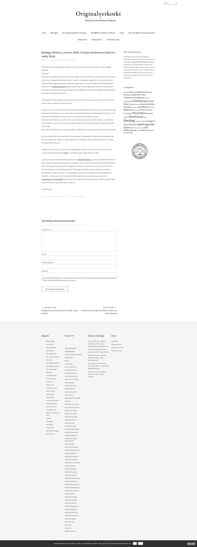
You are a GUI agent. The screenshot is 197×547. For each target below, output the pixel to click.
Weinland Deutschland (72, 450)
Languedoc (134, 107)
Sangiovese (138, 121)
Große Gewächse (71, 392)
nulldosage (50, 394)
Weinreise (68, 528)
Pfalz (142, 109)
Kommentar (46, 230)
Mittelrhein (152, 107)
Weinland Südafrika (71, 512)
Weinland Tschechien (72, 515)
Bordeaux (127, 95)
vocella (48, 418)
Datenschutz (97, 39)
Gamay (138, 104)
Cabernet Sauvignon (134, 97)
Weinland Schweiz (71, 500)
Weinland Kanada (70, 469)
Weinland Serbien (71, 503)
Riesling (129, 120)
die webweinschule (52, 366)
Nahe (132, 110)
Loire (139, 106)
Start (44, 33)
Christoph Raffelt (55, 60)
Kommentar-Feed (117, 347)
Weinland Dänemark (71, 447)
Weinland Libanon (70, 475)
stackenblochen (51, 403)
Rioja (77, 196)
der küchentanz (51, 354)
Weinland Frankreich (71, 456)
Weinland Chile (70, 444)
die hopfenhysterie (52, 363)
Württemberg (128, 133)
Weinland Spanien (60, 196)
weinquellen (50, 428)
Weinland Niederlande (72, 488)
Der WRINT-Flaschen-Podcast (103, 33)
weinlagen (49, 424)
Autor (121, 33)
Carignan (147, 98)
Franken (132, 104)
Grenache (144, 104)
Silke (66, 153)
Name (44, 254)
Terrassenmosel (139, 128)
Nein (140, 543)
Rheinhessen (136, 116)
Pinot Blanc (148, 110)
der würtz (49, 360)
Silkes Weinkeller (84, 159)
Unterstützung (113, 39)
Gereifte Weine (70, 389)
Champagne (128, 101)
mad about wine (51, 388)
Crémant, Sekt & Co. (71, 370)
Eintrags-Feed (116, 344)
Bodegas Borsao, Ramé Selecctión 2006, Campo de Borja (59, 310)
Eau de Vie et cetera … (72, 379)
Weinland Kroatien (71, 472)
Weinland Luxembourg (72, 478)
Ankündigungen (70, 351)
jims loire (49, 382)
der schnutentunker (53, 357)
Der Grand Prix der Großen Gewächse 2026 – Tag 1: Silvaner (97, 374)
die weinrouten (51, 369)
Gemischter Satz (70, 386)
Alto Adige (126, 92)
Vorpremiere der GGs (72, 407)
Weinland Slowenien (71, 506)
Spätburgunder (145, 124)
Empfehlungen (70, 383)
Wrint (138, 130)
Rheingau (126, 117)
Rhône (145, 117)
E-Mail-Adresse (47, 262)
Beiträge (54, 33)
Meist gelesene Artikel (72, 398)
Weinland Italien (70, 466)
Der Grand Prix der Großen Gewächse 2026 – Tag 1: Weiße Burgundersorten (98, 365)
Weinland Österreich (72, 491)
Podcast (149, 113)
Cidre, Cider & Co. (71, 367)
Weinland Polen (70, 494)
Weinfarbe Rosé (70, 420)
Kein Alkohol (69, 395)
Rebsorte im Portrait (72, 404)
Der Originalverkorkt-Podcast (74, 33)
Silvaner (133, 124)
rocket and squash (52, 400)
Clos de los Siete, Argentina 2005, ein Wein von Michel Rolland (99, 310)
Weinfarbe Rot (50, 196)
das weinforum (51, 347)
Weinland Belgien (70, 435)
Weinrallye (68, 525)
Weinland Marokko (71, 481)
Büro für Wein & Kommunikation (142, 33)
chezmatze (50, 344)
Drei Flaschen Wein (71, 376)
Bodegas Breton (59, 86)
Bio (135, 92)
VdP (146, 127)
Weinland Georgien (71, 459)
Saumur (143, 121)
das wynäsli (50, 351)
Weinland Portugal (71, 497)
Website (44, 271)
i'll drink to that (51, 379)
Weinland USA (69, 522)
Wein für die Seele (71, 414)
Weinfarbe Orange (71, 417)
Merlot (145, 106)
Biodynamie (141, 92)
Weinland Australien (71, 432)
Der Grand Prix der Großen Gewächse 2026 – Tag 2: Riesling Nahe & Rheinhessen (98, 343)
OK (135, 543)
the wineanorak (51, 407)
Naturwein (137, 110)
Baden (131, 92)
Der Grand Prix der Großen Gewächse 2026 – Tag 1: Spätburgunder (97, 357)
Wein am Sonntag (70, 410)
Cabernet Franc (138, 94)
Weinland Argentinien (72, 429)
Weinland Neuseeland (72, 484)
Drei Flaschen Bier (71, 373)
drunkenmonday (51, 375)
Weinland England (71, 453)
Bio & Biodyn (69, 358)
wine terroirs (50, 434)
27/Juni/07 (44, 60)
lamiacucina (50, 385)
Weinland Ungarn (70, 519)
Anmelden (114, 341)
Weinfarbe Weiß (70, 426)
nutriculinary (50, 397)
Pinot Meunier (128, 114)
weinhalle (49, 421)
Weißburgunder (130, 130)
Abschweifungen (70, 348)
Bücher (67, 361)
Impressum (82, 39)
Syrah (126, 127)
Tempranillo (82, 196)
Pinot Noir (138, 113)
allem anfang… (51, 341)
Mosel (126, 109)
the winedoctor (51, 410)
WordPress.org (116, 351)
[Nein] (191, 544)
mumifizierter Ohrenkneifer (52, 179)
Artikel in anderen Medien (73, 354)
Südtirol (132, 128)
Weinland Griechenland (72, 463)
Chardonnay (139, 101)
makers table (50, 391)
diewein (48, 372)
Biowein (149, 92)
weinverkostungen (52, 431)
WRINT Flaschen (147, 130)
